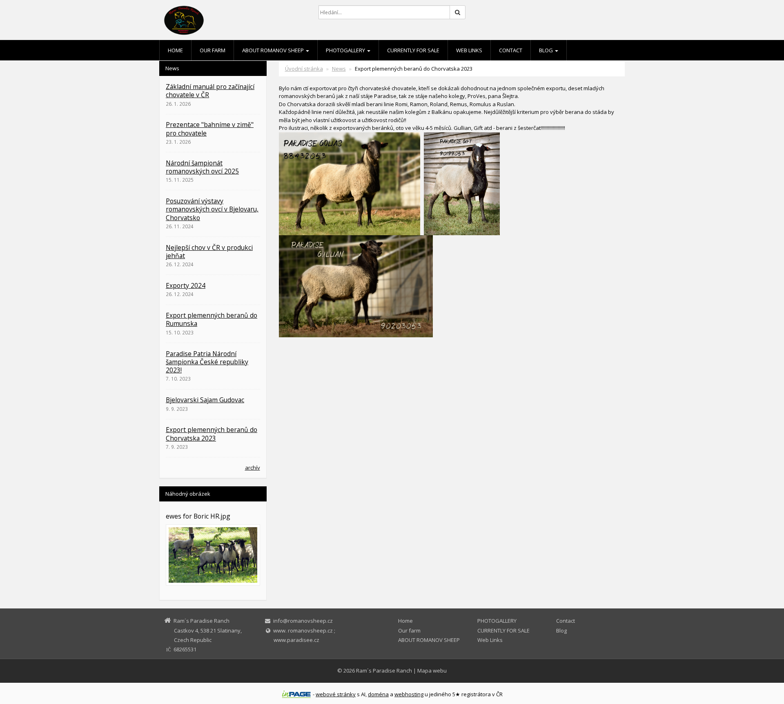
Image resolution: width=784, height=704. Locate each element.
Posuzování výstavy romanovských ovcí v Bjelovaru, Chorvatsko (212, 209)
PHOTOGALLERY (346, 50)
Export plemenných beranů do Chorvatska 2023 (211, 433)
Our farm (212, 50)
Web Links (469, 50)
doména (378, 694)
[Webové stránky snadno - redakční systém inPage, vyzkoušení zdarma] (296, 694)
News (339, 68)
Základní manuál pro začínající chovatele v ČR (210, 90)
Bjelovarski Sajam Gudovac (205, 399)
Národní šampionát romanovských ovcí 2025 (202, 167)
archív (252, 467)
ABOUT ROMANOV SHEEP (273, 50)
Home (175, 50)
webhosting (408, 694)
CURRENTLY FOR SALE (413, 50)
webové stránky (336, 694)
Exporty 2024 (185, 285)
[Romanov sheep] (232, 20)
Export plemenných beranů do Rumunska (211, 319)
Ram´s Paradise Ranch (384, 670)
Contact (510, 50)
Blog (546, 50)
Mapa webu (432, 670)
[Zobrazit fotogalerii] (213, 554)
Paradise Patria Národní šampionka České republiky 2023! (207, 362)
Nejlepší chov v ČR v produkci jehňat (209, 251)
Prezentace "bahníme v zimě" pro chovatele (210, 128)
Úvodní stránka (304, 68)
